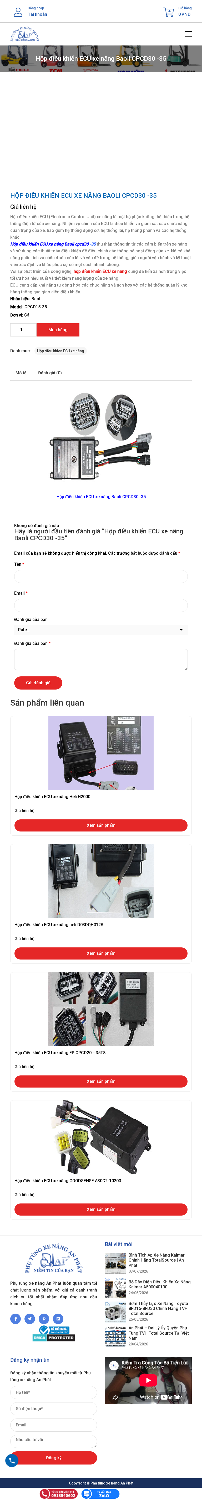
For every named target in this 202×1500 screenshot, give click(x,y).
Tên (19, 564)
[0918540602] (11, 1460)
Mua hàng (58, 329)
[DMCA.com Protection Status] (53, 1338)
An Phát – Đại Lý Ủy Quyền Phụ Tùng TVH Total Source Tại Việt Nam (159, 1332)
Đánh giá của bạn (31, 619)
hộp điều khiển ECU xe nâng (100, 271)
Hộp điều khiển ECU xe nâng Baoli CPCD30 (97, 496)
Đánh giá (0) (50, 372)
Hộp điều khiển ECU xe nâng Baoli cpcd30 (49, 244)
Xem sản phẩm (101, 825)
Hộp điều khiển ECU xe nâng (60, 351)
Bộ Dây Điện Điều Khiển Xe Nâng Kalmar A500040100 (160, 1284)
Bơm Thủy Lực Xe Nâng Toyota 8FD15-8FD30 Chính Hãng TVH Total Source (158, 1308)
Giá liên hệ (23, 206)
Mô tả (21, 372)
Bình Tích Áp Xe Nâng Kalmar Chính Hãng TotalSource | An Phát (157, 1260)
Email (21, 593)
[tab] (21, 373)
